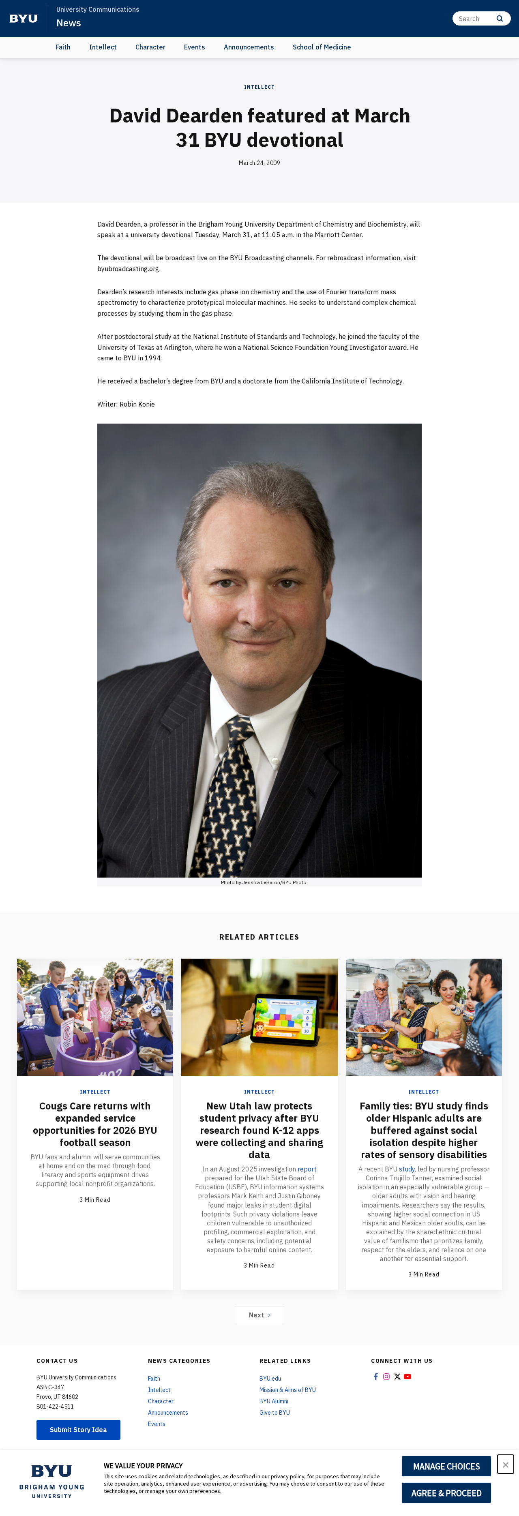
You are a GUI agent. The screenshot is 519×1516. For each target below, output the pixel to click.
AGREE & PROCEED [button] (447, 1493)
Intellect (103, 47)
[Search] (500, 18)
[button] (506, 1464)
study (407, 1169)
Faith (63, 47)
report (307, 1169)
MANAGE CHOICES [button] (446, 1466)
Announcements (249, 47)
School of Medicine (322, 47)
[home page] (23, 19)
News (68, 22)
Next (256, 1315)
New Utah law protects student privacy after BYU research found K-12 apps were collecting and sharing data (259, 1130)
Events (194, 47)
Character (150, 47)
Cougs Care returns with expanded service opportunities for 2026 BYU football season (95, 1124)
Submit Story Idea (78, 1430)
